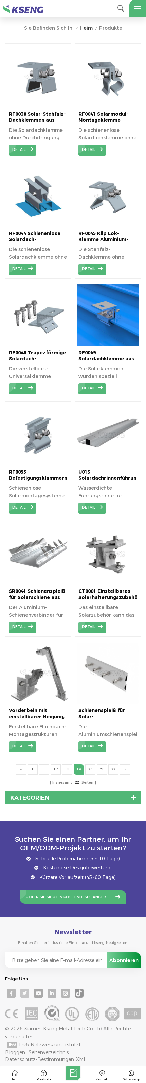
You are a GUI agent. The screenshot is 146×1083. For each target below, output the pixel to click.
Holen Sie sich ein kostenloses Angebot (69, 897)
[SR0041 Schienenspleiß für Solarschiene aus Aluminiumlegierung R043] (38, 583)
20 (90, 769)
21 (102, 769)
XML (81, 1059)
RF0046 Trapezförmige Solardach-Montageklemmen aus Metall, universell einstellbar (37, 356)
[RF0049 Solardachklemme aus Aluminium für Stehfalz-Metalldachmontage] (108, 344)
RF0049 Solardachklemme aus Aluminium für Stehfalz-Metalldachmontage (106, 356)
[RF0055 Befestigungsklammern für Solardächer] (38, 464)
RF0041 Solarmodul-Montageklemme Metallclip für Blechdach (103, 117)
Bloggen (15, 1052)
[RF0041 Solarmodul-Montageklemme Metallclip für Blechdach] (108, 106)
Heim (86, 28)
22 (113, 769)
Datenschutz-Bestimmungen (39, 1059)
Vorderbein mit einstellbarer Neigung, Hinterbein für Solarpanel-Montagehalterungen (37, 714)
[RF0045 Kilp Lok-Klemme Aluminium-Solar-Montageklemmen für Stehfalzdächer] (108, 225)
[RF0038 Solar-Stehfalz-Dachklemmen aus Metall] (38, 106)
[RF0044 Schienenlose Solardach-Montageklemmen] (38, 225)
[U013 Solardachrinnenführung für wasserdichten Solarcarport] (108, 464)
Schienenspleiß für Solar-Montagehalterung (101, 714)
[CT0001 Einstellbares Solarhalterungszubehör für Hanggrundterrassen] (108, 583)
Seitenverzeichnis (49, 1052)
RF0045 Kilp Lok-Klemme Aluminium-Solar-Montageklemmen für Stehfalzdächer (105, 236)
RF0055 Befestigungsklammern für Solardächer (38, 475)
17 (56, 769)
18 (67, 769)
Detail (18, 149)
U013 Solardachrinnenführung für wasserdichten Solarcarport (107, 475)
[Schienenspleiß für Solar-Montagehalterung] (108, 702)
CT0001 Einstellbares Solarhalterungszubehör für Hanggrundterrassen (107, 594)
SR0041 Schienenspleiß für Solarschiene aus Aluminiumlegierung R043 (37, 594)
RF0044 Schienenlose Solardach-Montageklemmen (34, 236)
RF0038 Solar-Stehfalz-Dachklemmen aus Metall (37, 117)
